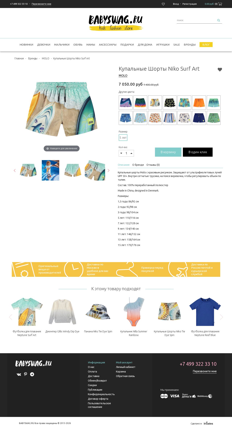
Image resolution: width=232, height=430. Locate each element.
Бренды (190, 44)
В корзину (168, 152)
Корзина (121, 371)
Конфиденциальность (101, 394)
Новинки (26, 44)
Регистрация (190, 4)
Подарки (127, 44)
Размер (123, 131)
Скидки (92, 385)
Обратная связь (125, 376)
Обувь (77, 44)
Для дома (145, 44)
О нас (91, 367)
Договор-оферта (98, 398)
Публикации (95, 389)
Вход (176, 4)
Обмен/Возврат (97, 380)
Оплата (92, 371)
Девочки (43, 44)
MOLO (45, 58)
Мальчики (61, 44)
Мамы (90, 44)
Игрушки (162, 44)
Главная (19, 58)
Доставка (93, 376)
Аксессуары (107, 44)
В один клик (197, 152)
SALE (176, 44)
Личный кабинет (125, 367)
